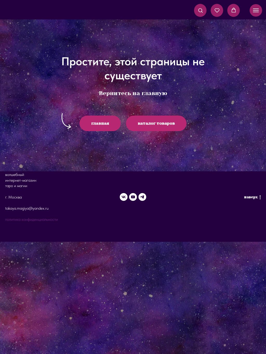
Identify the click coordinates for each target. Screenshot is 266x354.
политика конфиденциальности (31, 219)
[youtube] (133, 197)
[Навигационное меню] (256, 10)
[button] (200, 10)
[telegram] (142, 197)
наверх (251, 197)
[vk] (124, 197)
